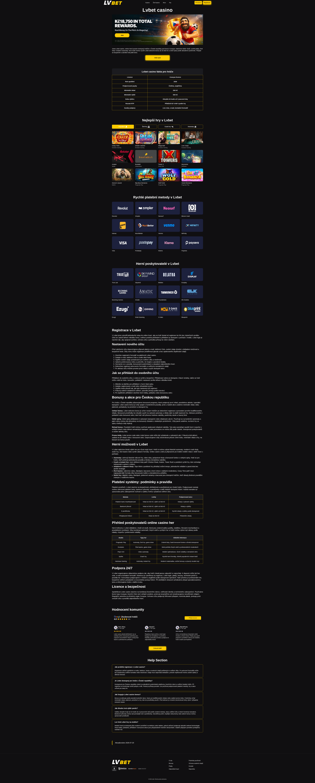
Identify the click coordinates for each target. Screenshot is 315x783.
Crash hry (168, 126)
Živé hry (144, 126)
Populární (122, 126)
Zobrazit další (157, 648)
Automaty (191, 126)
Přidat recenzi (193, 618)
